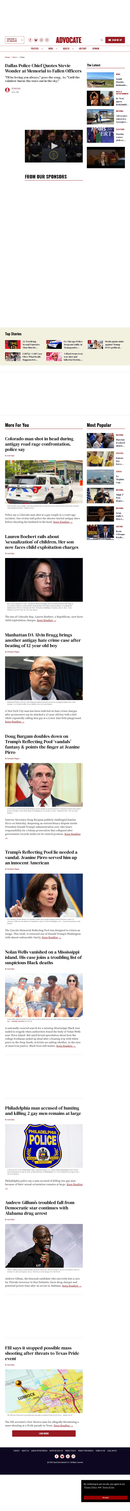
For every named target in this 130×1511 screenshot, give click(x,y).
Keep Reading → (63, 522)
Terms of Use (108, 1487)
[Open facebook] (30, 40)
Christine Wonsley (17, 1021)
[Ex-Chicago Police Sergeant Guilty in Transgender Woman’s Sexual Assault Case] (54, 344)
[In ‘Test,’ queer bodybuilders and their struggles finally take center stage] (100, 98)
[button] (54, 146)
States (119, 471)
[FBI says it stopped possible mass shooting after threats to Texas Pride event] (44, 1391)
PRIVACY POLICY (70, 1450)
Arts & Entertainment (122, 93)
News (50, 48)
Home (7, 57)
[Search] (101, 40)
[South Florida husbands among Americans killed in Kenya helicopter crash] (100, 79)
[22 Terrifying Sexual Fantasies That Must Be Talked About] (13, 344)
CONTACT (16, 1450)
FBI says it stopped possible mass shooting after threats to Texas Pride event (42, 1353)
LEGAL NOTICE (112, 1450)
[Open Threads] (41, 40)
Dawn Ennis (17, 88)
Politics (35, 48)
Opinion (95, 48)
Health (66, 48)
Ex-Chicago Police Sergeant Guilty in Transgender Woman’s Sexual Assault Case (73, 347)
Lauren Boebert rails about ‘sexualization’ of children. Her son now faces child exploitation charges (41, 541)
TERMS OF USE (100, 1450)
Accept (106, 1498)
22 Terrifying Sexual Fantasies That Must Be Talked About (31, 346)
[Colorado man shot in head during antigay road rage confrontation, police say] (44, 482)
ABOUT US (25, 1450)
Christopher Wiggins (13, 652)
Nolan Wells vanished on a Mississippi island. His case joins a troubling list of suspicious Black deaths (43, 957)
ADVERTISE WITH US (56, 1450)
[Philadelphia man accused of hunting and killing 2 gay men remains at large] (44, 1145)
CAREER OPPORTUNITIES (39, 1450)
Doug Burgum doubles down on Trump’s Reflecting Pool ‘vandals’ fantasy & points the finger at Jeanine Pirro (42, 744)
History (82, 48)
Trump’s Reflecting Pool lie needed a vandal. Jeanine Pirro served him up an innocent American (41, 857)
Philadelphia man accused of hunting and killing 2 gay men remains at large (43, 1110)
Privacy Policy (90, 1487)
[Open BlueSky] (36, 40)
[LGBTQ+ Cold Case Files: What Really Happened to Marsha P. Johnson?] (13, 356)
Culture (119, 526)
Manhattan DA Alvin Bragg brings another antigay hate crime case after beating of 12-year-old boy (43, 640)
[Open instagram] (47, 40)
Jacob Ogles (10, 455)
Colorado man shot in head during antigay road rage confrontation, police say (39, 444)
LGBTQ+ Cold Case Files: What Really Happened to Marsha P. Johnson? (32, 359)
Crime (22, 57)
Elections (120, 129)
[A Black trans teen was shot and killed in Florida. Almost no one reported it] (54, 356)
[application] (54, 146)
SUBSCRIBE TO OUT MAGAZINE (12, 40)
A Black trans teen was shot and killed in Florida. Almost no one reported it (73, 359)
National (120, 111)
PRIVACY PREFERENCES (85, 1450)
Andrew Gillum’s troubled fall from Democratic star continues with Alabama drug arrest (39, 1207)
